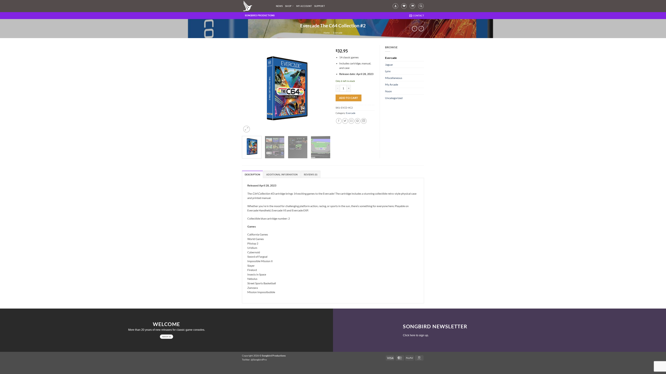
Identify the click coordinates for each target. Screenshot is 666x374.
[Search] (421, 6)
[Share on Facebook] (339, 121)
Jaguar (389, 64)
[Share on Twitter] (345, 121)
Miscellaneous (393, 77)
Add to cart (348, 97)
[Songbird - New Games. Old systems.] (256, 6)
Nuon (388, 91)
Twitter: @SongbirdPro (254, 359)
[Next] (324, 89)
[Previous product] (421, 28)
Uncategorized (394, 98)
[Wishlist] (404, 6)
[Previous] (248, 89)
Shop (288, 6)
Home (327, 32)
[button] (395, 6)
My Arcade (391, 84)
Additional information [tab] (282, 174)
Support (319, 6)
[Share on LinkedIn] (364, 121)
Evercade (337, 32)
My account (304, 6)
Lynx (388, 71)
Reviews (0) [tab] (311, 174)
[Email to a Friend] (351, 121)
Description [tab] (252, 174)
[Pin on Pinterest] (357, 121)
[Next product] (414, 28)
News (279, 6)
